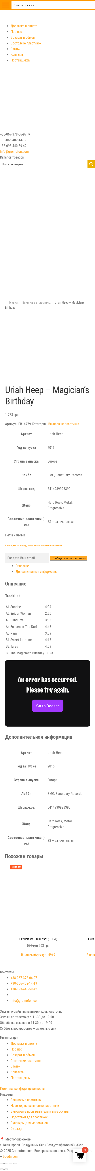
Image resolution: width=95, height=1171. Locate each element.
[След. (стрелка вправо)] (6, 1169)
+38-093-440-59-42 (24, 989)
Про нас (16, 32)
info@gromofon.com (14, 151)
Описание (22, 566)
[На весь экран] (10, 1163)
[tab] (53, 566)
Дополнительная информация (36, 572)
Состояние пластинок (26, 43)
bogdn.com (11, 1156)
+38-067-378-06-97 (24, 978)
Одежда (16, 1129)
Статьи (15, 49)
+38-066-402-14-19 (24, 983)
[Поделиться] (6, 1163)
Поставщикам (20, 60)
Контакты (17, 54)
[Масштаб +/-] (15, 1163)
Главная (14, 302)
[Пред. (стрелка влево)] (2, 1169)
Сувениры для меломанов (29, 1123)
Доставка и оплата (24, 26)
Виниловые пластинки (37, 302)
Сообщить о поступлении (69, 558)
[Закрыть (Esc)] (2, 1163)
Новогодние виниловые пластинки (35, 1106)
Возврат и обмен (23, 37)
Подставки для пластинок (29, 1117)
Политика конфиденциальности (22, 1089)
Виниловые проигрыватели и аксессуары (40, 1111)
